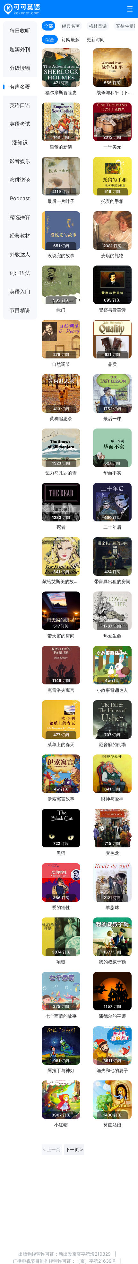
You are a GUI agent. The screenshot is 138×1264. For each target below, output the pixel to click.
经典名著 (71, 26)
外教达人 (20, 254)
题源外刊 (20, 49)
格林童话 (98, 26)
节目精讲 (20, 310)
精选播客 (20, 217)
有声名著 (20, 86)
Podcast (20, 198)
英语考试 (20, 124)
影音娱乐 (20, 161)
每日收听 (20, 30)
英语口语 (20, 105)
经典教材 (20, 235)
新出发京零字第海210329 (85, 1254)
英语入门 (20, 291)
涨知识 (20, 142)
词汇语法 (20, 273)
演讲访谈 (20, 179)
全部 (48, 26)
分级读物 (20, 68)
